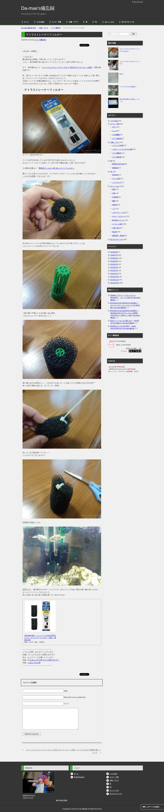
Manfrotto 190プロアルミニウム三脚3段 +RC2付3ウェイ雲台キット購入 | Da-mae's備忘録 (125, 315)
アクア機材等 (40, 40)
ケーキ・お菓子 (117, 224)
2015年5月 (114, 261)
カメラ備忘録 (116, 138)
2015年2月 (114, 270)
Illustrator (115, 175)
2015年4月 (114, 264)
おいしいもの (109, 22)
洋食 (113, 193)
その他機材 (116, 135)
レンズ (114, 131)
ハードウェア (116, 182)
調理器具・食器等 (118, 236)
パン (113, 209)
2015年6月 (114, 258)
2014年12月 (114, 277)
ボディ (114, 127)
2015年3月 (114, 267)
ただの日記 (40, 22)
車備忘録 (115, 168)
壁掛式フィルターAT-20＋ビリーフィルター (56, 168)
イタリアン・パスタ (119, 212)
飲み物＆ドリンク (118, 220)
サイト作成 (116, 179)
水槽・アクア (73, 22)
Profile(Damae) (79, 777)
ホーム (26, 22)
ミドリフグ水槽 (117, 145)
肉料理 (114, 205)
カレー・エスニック (119, 216)
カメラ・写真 (56, 22)
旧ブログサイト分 (128, 22)
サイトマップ (138, 2)
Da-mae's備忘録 (38, 8)
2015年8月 (114, 252)
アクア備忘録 (116, 157)
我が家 (114, 232)
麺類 (113, 201)
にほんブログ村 (34, 663)
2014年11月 (114, 280)
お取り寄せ (116, 228)
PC (96, 22)
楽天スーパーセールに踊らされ (121, 321)
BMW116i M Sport (118, 164)
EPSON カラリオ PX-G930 (119, 326)
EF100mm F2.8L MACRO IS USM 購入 (123, 303)
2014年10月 (114, 283)
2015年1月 (114, 274)
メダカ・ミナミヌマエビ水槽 (122, 149)
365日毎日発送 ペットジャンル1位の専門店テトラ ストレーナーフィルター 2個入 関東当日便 (40, 638)
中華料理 (115, 197)
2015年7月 (114, 255)
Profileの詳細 (62, 800)
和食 (113, 189)
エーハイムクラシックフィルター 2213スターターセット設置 (67, 67)
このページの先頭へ (153, 807)
